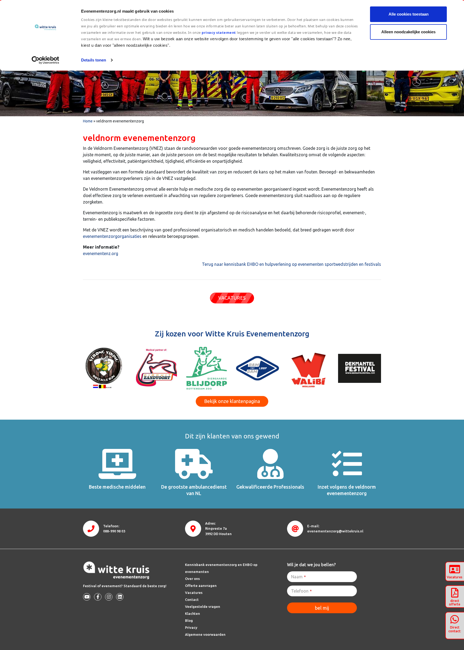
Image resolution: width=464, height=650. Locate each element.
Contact (192, 599)
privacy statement (219, 32)
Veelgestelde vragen (202, 606)
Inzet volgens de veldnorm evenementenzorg (347, 490)
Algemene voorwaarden (205, 634)
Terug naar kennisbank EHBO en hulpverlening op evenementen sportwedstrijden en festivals (291, 264)
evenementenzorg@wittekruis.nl (335, 531)
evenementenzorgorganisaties (112, 236)
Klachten (192, 613)
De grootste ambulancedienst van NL (194, 490)
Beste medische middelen (117, 486)
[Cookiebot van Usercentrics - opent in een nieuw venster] (45, 60)
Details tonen (93, 60)
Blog (189, 620)
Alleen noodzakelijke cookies (408, 32)
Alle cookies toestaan (409, 14)
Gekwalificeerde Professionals (270, 486)
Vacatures (193, 592)
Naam (298, 576)
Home (88, 121)
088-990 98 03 (114, 531)
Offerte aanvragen (201, 585)
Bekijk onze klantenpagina (232, 401)
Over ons (192, 578)
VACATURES (232, 297)
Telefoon (301, 591)
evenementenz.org (100, 253)
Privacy (191, 627)
